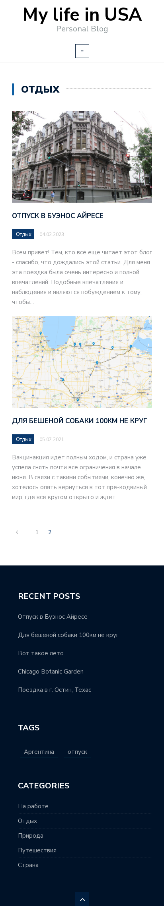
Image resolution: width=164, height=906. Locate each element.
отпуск (77, 752)
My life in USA (82, 15)
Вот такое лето (41, 653)
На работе (33, 806)
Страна (28, 865)
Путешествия (37, 850)
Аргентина (39, 752)
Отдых (23, 234)
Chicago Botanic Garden (51, 672)
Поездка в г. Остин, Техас (54, 690)
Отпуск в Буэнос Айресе (57, 216)
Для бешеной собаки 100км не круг (79, 421)
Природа (30, 836)
